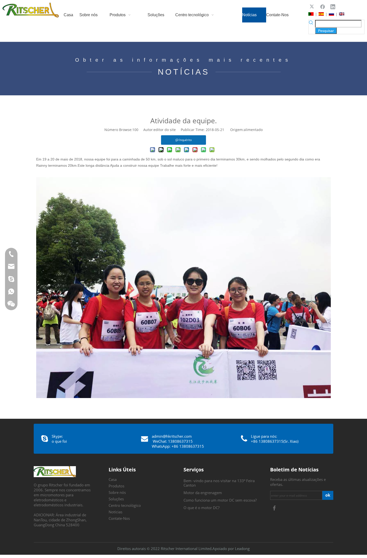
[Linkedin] (333, 6)
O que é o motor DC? (201, 507)
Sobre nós (117, 492)
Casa (113, 479)
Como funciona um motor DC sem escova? (220, 500)
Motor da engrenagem (203, 492)
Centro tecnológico (125, 505)
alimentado (253, 129)
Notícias (115, 511)
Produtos (116, 485)
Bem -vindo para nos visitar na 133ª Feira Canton (219, 483)
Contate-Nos (119, 518)
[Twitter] (312, 6)
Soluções (116, 498)
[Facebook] (323, 6)
